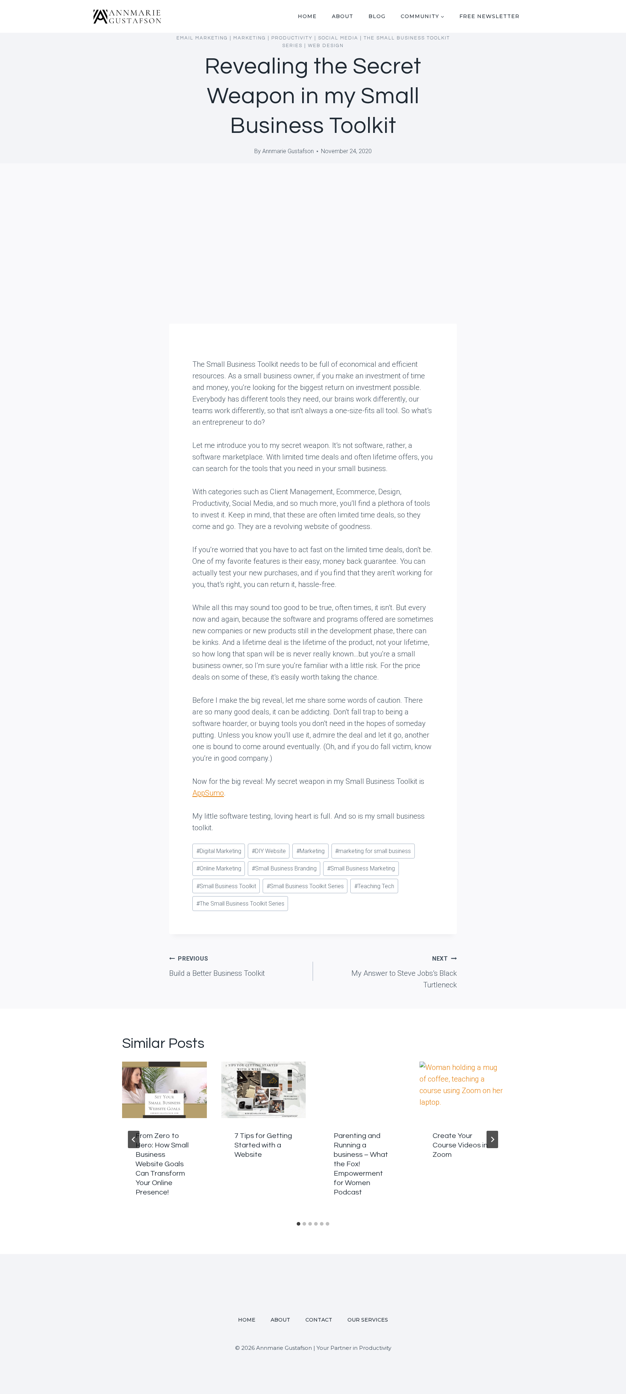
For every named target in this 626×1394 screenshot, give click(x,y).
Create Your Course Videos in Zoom (460, 1145)
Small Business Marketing (361, 868)
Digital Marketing (218, 851)
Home (307, 16)
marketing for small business (373, 851)
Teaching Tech (374, 886)
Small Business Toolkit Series (305, 886)
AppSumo (208, 793)
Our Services (367, 1320)
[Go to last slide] (133, 1139)
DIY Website (269, 851)
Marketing (249, 38)
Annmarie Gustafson (288, 151)
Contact (318, 1320)
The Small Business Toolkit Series (240, 903)
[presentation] (164, 1090)
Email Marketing (202, 38)
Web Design (326, 45)
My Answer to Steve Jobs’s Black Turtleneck (404, 972)
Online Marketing (218, 868)
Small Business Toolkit (226, 886)
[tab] (298, 1224)
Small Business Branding (284, 868)
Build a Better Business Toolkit (217, 966)
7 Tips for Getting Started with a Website (263, 1145)
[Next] (492, 1139)
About (342, 16)
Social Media (338, 38)
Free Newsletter (489, 16)
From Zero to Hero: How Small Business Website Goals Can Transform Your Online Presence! (162, 1164)
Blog (376, 16)
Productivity (292, 38)
